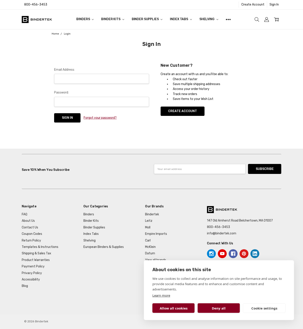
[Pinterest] (244, 253)
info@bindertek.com (221, 233)
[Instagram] (211, 253)
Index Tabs (179, 19)
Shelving (207, 19)
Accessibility (31, 279)
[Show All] (228, 19)
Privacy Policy (32, 273)
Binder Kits (111, 19)
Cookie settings (264, 308)
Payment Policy (33, 266)
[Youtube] (222, 253)
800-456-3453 (35, 4)
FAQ (24, 214)
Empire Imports (156, 234)
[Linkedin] (254, 253)
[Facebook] (233, 253)
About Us (28, 221)
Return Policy (31, 240)
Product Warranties (36, 260)
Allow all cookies (173, 308)
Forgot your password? (100, 118)
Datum (150, 253)
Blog (25, 286)
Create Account (252, 4)
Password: (61, 92)
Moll (147, 227)
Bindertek (152, 214)
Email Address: (64, 70)
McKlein (150, 247)
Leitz (148, 221)
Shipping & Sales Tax (36, 253)
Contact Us (30, 227)
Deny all (219, 308)
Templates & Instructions (40, 247)
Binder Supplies (145, 19)
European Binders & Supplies (103, 247)
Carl (148, 240)
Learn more (161, 295)
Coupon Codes (32, 234)
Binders (83, 19)
